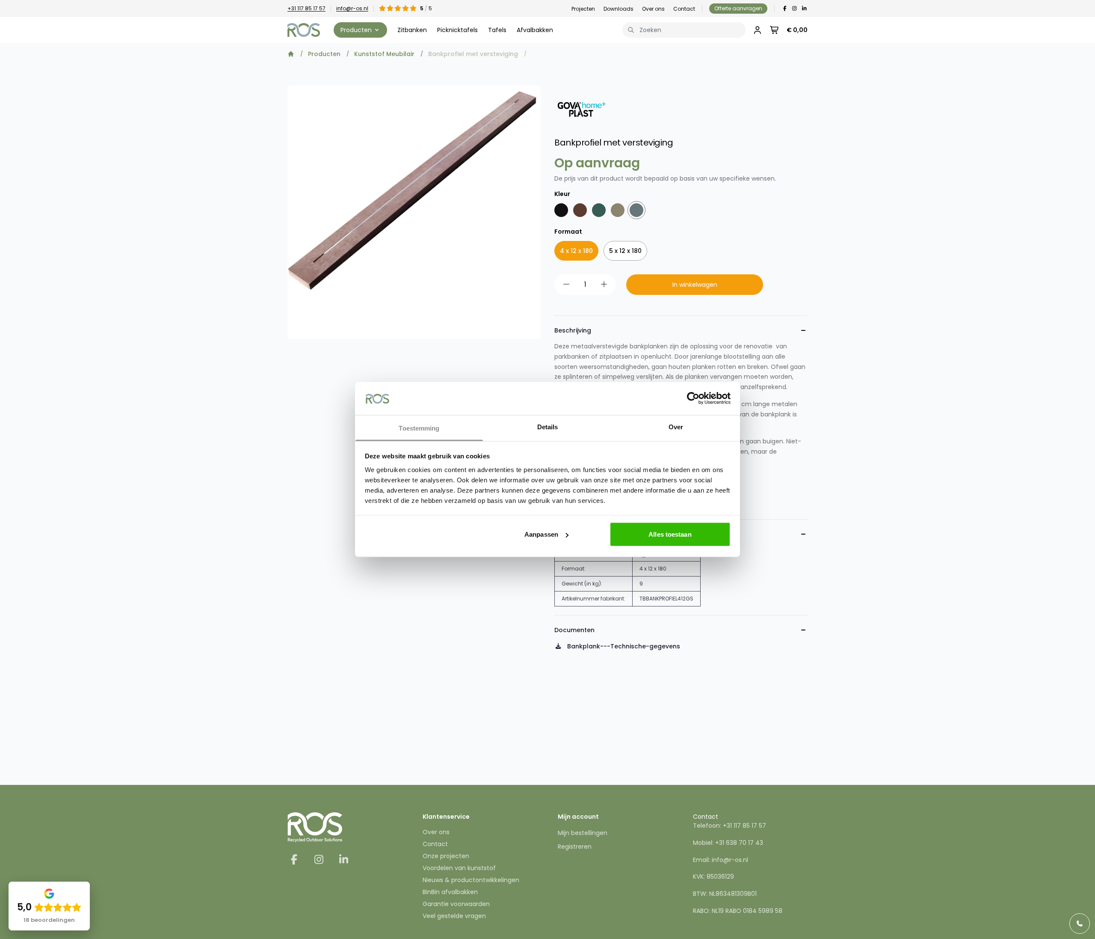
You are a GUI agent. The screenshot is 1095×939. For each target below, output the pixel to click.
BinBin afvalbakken (450, 892)
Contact (684, 8)
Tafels (497, 30)
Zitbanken (412, 30)
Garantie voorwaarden (456, 904)
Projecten (583, 8)
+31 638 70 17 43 (739, 842)
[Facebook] (784, 8)
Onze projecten (446, 856)
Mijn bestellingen (582, 833)
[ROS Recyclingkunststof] (303, 30)
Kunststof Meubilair (384, 54)
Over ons (653, 8)
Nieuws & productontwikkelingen (471, 880)
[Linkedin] (804, 8)
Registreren (575, 846)
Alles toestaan (669, 534)
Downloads (618, 8)
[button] (360, 30)
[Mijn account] (757, 30)
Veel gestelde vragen (454, 916)
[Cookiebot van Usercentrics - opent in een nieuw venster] (693, 398)
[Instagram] (794, 8)
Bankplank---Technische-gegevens (622, 646)
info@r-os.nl (352, 8)
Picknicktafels (457, 30)
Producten (324, 54)
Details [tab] (547, 426)
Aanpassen (541, 534)
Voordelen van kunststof (459, 868)
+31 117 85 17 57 (306, 8)
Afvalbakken (535, 30)
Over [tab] (676, 426)
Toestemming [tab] (419, 427)
